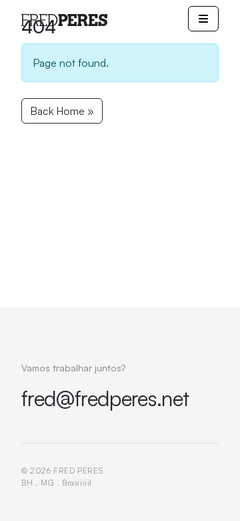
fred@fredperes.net (105, 398)
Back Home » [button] (62, 111)
